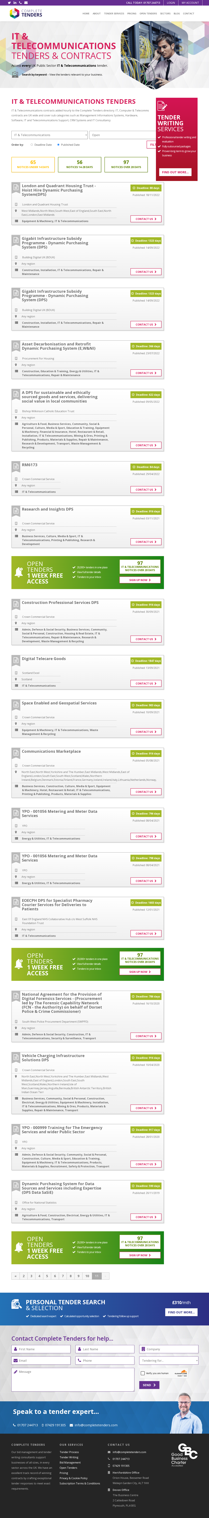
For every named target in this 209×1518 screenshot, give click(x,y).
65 (33, 164)
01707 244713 (151, 3)
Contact (188, 13)
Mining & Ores (83, 435)
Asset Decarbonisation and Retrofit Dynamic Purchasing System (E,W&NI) (59, 346)
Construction (30, 270)
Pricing (131, 13)
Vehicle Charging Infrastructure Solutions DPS (53, 1057)
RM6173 (29, 464)
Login (171, 3)
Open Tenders (148, 13)
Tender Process (69, 1452)
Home (86, 13)
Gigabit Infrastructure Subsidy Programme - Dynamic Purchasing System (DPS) (55, 243)
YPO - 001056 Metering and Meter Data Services (59, 813)
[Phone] (20, 3)
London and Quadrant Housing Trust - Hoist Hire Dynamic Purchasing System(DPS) (59, 190)
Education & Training (54, 371)
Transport (63, 443)
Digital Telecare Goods (44, 658)
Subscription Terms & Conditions (80, 1483)
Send (147, 1385)
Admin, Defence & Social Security (43, 629)
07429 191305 (55, 1425)
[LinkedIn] (15, 3)
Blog (177, 13)
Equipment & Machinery (37, 221)
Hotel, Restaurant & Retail (86, 432)
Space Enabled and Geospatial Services (59, 703)
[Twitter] (9, 3)
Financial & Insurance (53, 432)
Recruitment (58, 1166)
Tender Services (114, 13)
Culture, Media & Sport (50, 428)
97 (126, 164)
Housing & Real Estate (78, 633)
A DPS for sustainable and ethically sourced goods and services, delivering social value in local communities (59, 397)
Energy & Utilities (81, 371)
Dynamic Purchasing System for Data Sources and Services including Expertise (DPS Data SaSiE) (61, 1188)
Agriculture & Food (34, 424)
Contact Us (144, 219)
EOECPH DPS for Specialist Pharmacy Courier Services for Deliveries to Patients (57, 905)
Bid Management (70, 1462)
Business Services (59, 424)
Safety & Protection (82, 1166)
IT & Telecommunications (71, 221)
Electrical (28, 1102)
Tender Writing (69, 1457)
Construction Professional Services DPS (60, 602)
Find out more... (175, 172)
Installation (48, 270)
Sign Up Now (138, 580)
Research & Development (38, 443)
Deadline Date (43, 145)
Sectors (165, 13)
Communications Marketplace (51, 751)
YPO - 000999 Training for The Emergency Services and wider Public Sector (62, 1129)
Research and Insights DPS (47, 509)
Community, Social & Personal (66, 1098)
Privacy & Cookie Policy (74, 1478)
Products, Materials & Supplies (57, 439)
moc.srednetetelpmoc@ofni (96, 1425)
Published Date (70, 145)
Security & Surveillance (66, 1038)
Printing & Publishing (65, 540)
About (97, 13)
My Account (190, 3)
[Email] (26, 3)
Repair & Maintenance (65, 375)
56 (79, 164)
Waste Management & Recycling (62, 641)
